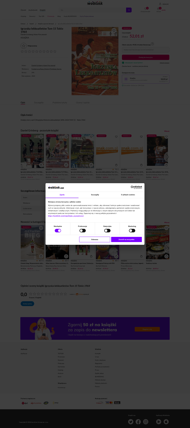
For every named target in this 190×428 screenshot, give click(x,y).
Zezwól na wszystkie (126, 239)
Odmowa (94, 239)
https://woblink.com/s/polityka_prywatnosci (66, 216)
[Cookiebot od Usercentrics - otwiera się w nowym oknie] (132, 187)
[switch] (82, 230)
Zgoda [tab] (62, 195)
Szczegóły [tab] (95, 195)
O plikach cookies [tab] (128, 195)
